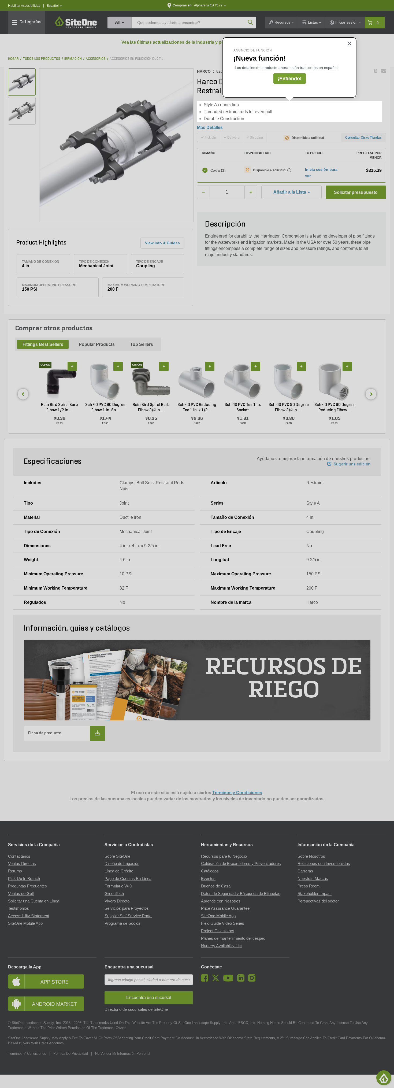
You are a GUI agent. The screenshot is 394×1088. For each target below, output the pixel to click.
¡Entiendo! (290, 78)
